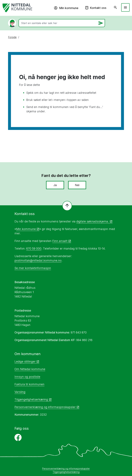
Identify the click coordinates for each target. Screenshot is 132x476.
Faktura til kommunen (29, 384)
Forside (12, 37)
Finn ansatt (59, 241)
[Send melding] (100, 23)
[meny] (125, 7)
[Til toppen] (67, 206)
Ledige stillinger (25, 361)
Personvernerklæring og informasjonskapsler (45, 407)
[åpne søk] (115, 7)
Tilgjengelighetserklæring (66, 472)
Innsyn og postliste (27, 376)
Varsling (19, 392)
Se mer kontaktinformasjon (32, 268)
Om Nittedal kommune (29, 369)
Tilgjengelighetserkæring (31, 399)
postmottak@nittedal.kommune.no (37, 260)
